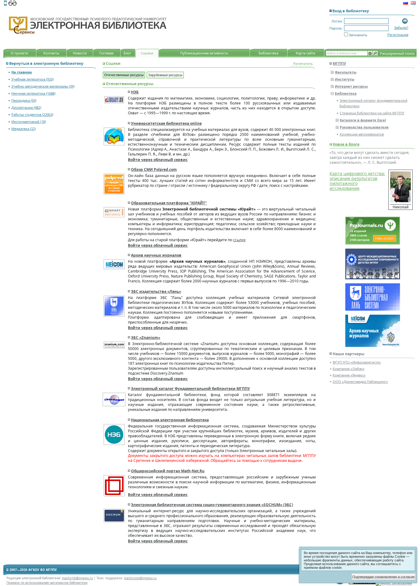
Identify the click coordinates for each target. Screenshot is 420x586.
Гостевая (106, 53)
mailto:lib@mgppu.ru (77, 578)
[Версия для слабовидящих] (12, 3)
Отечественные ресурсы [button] (124, 75)
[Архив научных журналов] (372, 345)
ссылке (239, 239)
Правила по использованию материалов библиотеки (46, 582)
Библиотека (268, 53)
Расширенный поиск (397, 53)
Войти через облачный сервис (158, 159)
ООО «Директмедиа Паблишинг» (360, 381)
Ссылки (147, 53)
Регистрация (397, 34)
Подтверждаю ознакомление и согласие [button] (383, 577)
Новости (80, 53)
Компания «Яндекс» (349, 375)
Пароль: (336, 28)
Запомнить (358, 35)
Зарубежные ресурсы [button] (165, 75)
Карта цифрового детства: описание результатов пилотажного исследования (357, 181)
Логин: (337, 21)
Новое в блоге (346, 144)
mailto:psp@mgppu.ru (140, 578)
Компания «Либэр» (349, 368)
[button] (405, 21)
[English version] (413, 3)
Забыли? (401, 27)
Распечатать (303, 63)
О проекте (19, 53)
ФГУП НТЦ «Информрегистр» (357, 362)
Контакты (51, 53)
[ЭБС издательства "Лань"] (372, 308)
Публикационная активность (204, 53)
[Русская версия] (405, 3)
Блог (127, 53)
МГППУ (339, 63)
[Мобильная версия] (5, 3)
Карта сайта (305, 53)
